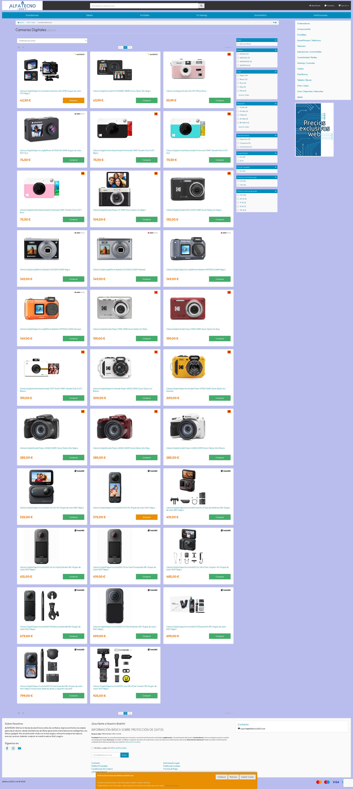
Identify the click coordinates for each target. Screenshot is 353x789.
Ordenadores (303, 23)
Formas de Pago (170, 769)
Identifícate (315, 5)
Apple (300, 97)
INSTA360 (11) (245, 58)
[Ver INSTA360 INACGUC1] (198, 546)
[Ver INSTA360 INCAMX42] (52, 546)
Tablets (89, 15)
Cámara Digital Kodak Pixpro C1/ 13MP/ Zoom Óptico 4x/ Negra (119, 210)
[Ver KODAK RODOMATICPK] (52, 189)
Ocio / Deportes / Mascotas (310, 91)
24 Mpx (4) (244, 111)
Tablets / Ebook (304, 80)
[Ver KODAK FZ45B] (198, 189)
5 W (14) (243, 185)
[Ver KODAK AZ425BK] (52, 427)
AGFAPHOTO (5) (246, 61)
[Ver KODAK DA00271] (198, 70)
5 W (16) (243, 181)
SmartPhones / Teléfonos (309, 40)
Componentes (304, 29)
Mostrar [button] (228, 47)
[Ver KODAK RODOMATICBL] (198, 129)
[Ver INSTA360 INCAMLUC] (125, 665)
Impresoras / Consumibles (309, 51)
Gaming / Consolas (306, 63)
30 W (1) (243, 210)
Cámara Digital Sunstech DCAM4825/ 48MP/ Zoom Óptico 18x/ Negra (122, 91)
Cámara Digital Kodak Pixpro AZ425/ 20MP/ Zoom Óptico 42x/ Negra (49, 448)
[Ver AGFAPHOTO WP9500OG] (52, 308)
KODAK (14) (244, 54)
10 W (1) (243, 206)
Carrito (344, 5)
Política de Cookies (171, 786)
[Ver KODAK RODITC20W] (52, 367)
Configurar (221, 777)
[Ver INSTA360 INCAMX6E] (52, 665)
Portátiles (301, 34)
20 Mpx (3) (244, 119)
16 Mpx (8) (243, 107)
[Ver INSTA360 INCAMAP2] (198, 487)
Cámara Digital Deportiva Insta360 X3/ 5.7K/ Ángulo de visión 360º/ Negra (124, 508)
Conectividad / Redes (307, 57)
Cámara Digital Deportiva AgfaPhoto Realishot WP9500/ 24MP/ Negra (195, 269)
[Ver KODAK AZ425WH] (198, 427)
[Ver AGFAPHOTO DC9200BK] (52, 248)
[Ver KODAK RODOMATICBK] (125, 129)
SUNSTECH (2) (245, 65)
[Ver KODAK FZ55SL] (125, 308)
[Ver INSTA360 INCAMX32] (125, 487)
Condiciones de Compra (102, 769)
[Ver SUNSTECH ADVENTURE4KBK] (52, 70)
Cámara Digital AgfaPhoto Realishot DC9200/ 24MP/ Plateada (119, 269)
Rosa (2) (243, 83)
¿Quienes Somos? (99, 772)
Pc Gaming (201, 15)
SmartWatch (260, 15)
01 (125, 47)
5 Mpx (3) (243, 115)
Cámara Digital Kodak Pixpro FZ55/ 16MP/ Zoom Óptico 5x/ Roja (193, 329)
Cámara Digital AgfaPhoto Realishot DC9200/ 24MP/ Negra (45, 269)
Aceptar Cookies (247, 777)
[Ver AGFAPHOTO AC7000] (52, 129)
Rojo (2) (243, 87)
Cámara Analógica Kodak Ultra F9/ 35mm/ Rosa (186, 91)
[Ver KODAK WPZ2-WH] (125, 367)
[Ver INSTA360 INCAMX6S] (125, 605)
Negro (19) (244, 75)
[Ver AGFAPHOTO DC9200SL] (125, 248)
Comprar (146, 100)
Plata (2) (243, 91)
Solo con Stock (245, 44)
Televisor (301, 46)
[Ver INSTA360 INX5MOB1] (52, 605)
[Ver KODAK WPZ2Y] (198, 367)
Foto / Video (303, 85)
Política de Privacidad (132, 742)
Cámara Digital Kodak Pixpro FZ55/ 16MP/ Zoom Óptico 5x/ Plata (120, 329)
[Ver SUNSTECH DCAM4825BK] (125, 70)
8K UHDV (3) (244, 123)
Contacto (330, 5)
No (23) (242, 157)
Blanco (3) (243, 79)
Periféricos (302, 74)
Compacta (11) (245, 143)
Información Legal (171, 763)
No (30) (243, 171)
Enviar (124, 755)
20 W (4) (243, 199)
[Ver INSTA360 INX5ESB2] (198, 605)
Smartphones (32, 15)
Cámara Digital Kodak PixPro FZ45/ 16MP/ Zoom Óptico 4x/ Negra (193, 210)
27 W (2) (243, 203)
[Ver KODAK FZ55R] (198, 308)
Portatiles (144, 15)
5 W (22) (243, 195)
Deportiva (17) (245, 139)
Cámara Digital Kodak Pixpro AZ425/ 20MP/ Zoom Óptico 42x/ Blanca (195, 448)
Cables (300, 68)
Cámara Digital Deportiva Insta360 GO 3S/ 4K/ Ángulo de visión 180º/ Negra (52, 508)
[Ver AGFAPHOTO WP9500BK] (198, 248)
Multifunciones (320, 15)
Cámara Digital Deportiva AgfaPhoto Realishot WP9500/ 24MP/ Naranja (50, 329)
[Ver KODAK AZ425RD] (125, 427)
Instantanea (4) (246, 147)
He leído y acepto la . (110, 748)
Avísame (73, 100)
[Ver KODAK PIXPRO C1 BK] (125, 189)
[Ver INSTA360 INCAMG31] (52, 487)
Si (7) (241, 161)
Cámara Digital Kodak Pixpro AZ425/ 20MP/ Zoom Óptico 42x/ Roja (121, 448)
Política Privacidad (99, 766)
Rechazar (233, 777)
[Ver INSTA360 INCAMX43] (125, 546)
